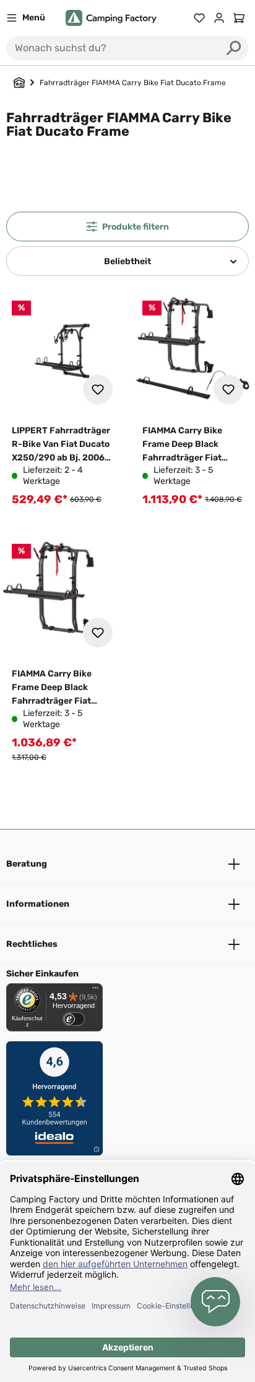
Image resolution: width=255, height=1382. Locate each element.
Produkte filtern (135, 227)
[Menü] (95, 990)
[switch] (74, 1019)
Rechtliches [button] (32, 944)
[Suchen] (234, 48)
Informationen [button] (37, 904)
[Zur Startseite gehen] (111, 18)
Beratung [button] (26, 864)
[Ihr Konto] (219, 18)
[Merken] (98, 389)
